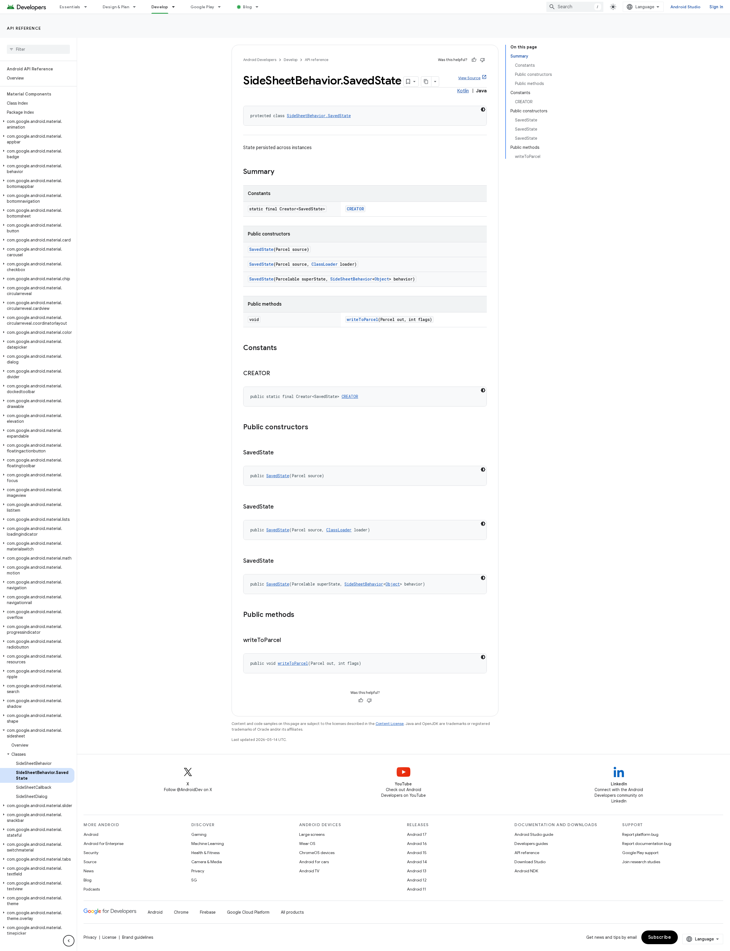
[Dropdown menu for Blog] (259, 7)
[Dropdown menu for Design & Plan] (137, 7)
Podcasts (92, 889)
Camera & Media (206, 861)
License (109, 937)
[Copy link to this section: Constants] (282, 348)
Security (91, 852)
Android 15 (417, 852)
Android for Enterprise (103, 843)
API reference (24, 28)
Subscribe (659, 937)
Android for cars (314, 861)
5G (194, 880)
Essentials (70, 6)
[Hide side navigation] (68, 940)
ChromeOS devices (316, 852)
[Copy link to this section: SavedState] (279, 453)
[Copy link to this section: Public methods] (300, 615)
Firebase (208, 912)
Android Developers (259, 59)
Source (90, 861)
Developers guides (531, 843)
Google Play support (640, 852)
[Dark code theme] (483, 109)
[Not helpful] (482, 60)
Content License (390, 723)
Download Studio (530, 861)
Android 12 (417, 880)
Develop (159, 6)
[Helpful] (474, 60)
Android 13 (416, 870)
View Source (469, 78)
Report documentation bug (646, 843)
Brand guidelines (137, 937)
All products (292, 912)
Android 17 (417, 834)
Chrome (181, 912)
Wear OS (307, 843)
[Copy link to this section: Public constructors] (314, 427)
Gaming (198, 834)
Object (381, 279)
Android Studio (685, 6)
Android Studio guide (533, 834)
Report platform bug (640, 834)
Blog (247, 6)
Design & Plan (116, 6)
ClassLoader (324, 264)
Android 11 (416, 889)
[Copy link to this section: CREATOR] (275, 373)
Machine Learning (207, 843)
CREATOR (355, 209)
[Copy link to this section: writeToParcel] (286, 640)
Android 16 (417, 843)
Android (91, 834)
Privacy (197, 870)
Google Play (202, 6)
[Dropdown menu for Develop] (176, 7)
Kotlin (463, 91)
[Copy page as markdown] (426, 81)
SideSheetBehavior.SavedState (319, 115)
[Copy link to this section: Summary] (280, 172)
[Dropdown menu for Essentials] (88, 7)
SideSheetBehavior (351, 279)
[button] (37, 124)
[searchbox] (38, 49)
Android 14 (417, 861)
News (89, 870)
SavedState (261, 249)
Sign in (716, 6)
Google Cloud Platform (248, 912)
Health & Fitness (205, 852)
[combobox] (574, 7)
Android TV (309, 870)
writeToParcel (362, 319)
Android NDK (526, 870)
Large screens (312, 834)
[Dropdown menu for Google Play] (222, 7)
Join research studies (641, 861)
